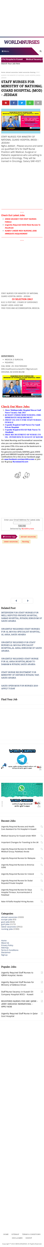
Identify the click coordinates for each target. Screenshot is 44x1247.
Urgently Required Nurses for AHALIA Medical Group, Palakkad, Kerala (17, 850)
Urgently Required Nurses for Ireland (17, 874)
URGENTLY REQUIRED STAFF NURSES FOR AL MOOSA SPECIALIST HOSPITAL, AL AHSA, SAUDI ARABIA (20, 632)
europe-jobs (6, 919)
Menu (6, 51)
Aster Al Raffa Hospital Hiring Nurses (17, 901)
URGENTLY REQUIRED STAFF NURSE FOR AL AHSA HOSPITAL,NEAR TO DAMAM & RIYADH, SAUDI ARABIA (19, 661)
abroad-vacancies (12, 72)
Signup (4, 955)
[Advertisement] (22, 18)
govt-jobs (5, 922)
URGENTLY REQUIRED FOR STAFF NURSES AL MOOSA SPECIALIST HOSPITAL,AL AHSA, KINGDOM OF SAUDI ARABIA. (21, 646)
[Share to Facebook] (14, 103)
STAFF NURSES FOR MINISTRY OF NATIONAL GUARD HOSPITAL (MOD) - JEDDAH (21, 88)
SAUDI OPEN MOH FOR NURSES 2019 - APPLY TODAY (20, 687)
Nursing (32, 72)
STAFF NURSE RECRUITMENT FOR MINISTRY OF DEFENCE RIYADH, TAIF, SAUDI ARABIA (20, 675)
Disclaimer (6, 952)
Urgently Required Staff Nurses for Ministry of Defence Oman (17, 983)
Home (3, 72)
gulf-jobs (5, 924)
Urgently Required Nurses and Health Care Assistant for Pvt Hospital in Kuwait (18, 827)
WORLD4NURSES (21, 42)
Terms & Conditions (9, 950)
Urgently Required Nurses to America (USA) (17, 866)
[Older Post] (27, 600)
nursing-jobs (7, 929)
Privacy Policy (7, 945)
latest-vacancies (24, 72)
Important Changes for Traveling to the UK (19, 842)
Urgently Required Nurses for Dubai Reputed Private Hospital (17, 881)
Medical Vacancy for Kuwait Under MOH (18, 836)
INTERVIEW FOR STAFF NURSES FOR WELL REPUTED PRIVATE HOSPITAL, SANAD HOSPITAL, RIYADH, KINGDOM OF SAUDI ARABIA (21, 616)
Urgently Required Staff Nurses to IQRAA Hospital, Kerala (17, 974)
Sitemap (5, 948)
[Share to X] (22, 103)
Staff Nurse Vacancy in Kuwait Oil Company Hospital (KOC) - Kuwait (17, 993)
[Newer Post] (16, 600)
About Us (5, 943)
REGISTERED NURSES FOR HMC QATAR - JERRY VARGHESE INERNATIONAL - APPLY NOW (19, 1004)
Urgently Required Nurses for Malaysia (18, 858)
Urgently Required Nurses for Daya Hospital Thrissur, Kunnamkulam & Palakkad (16, 892)
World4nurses (28, 529)
